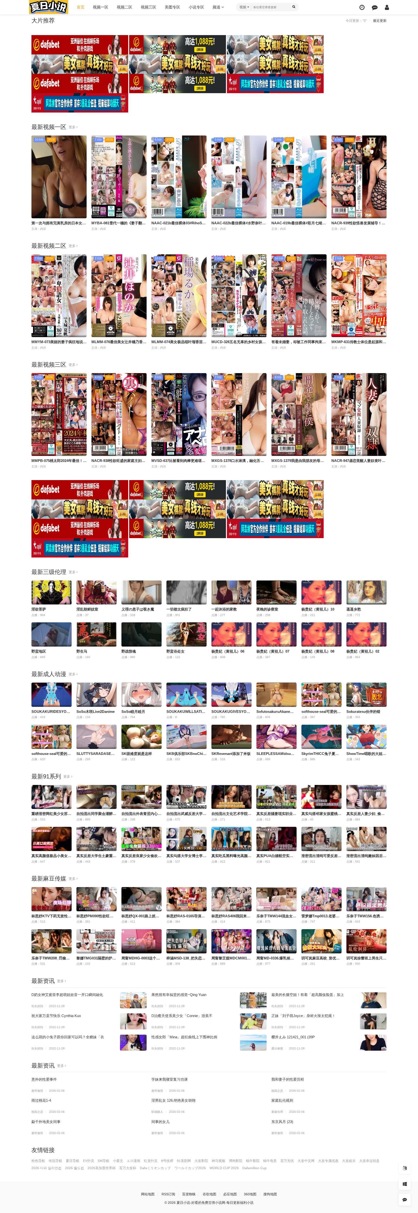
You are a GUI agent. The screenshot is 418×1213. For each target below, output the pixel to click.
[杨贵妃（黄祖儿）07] (276, 634)
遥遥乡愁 (353, 609)
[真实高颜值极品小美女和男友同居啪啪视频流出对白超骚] (51, 839)
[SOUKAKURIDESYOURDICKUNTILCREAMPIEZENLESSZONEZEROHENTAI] (51, 695)
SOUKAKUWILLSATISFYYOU (191, 711)
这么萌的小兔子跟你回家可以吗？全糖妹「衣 (67, 1037)
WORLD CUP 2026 (224, 1168)
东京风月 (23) (282, 1122)
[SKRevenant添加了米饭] (231, 737)
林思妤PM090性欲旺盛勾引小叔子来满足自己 (112, 916)
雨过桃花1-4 (41, 1100)
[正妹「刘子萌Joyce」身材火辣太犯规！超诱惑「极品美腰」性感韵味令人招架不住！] (373, 1021)
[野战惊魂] (141, 634)
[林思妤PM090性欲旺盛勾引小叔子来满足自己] (96, 899)
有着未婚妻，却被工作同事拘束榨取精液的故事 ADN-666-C (319, 342)
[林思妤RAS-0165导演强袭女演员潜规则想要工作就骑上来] (186, 899)
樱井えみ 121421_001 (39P (293, 1037)
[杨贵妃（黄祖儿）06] (231, 634)
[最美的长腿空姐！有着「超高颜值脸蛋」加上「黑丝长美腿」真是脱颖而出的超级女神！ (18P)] (373, 1000)
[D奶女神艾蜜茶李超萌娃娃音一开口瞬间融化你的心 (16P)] (133, 1000)
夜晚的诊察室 (267, 609)
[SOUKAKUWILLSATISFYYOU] (186, 695)
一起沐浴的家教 (224, 609)
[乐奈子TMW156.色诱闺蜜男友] (366, 899)
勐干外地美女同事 (45, 1122)
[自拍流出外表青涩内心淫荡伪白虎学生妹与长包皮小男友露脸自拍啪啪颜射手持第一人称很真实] (141, 797)
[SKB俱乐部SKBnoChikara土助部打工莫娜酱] (186, 737)
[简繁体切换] (405, 1168)
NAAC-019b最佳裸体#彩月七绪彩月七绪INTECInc (312, 223)
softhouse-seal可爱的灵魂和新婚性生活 (333, 711)
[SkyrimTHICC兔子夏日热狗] (321, 737)
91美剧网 (184, 1161)
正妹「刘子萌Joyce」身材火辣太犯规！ (303, 1016)
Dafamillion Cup (254, 1168)
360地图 (250, 1194)
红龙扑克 (150, 1161)
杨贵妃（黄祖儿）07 (272, 651)
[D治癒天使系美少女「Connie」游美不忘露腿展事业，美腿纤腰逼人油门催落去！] (253, 1021)
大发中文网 (306, 1161)
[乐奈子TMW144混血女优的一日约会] (276, 899)
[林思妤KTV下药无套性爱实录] (51, 899)
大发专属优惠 (328, 1161)
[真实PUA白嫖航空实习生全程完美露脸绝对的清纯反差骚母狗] (276, 839)
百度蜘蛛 (189, 1194)
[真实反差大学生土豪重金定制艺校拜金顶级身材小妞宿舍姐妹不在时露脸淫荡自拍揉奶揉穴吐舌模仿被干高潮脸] (96, 839)
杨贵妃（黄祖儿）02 (362, 651)
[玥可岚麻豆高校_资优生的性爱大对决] (321, 941)
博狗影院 (235, 1161)
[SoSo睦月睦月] (141, 695)
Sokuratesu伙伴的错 (363, 711)
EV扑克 (88, 1161)
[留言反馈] (375, 7)
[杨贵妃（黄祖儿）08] (321, 634)
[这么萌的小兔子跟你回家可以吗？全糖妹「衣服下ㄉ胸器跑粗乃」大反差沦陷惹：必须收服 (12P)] (133, 1043)
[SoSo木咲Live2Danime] (96, 695)
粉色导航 (38, 1161)
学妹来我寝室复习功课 (169, 1079)
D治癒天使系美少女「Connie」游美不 (181, 1016)
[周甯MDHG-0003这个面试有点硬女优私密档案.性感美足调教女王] (141, 941)
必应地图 (230, 1194)
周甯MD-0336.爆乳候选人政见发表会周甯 (289, 958)
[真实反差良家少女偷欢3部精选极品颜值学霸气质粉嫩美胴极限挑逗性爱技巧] (141, 839)
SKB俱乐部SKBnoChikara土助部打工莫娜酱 (202, 754)
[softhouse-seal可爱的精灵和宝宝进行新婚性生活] (51, 737)
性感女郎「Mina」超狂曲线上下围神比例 (184, 1037)
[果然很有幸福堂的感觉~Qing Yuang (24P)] (253, 1000)
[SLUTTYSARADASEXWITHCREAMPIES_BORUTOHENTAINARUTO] (96, 737)
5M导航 (103, 1161)
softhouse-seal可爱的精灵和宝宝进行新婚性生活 (71, 754)
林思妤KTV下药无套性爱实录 (55, 916)
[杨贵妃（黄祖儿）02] (366, 634)
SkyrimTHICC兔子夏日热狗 (323, 754)
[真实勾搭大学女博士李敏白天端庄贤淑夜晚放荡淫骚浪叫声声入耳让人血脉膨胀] (186, 839)
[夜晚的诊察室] (276, 592)
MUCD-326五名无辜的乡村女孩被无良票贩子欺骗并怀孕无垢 (260, 342)
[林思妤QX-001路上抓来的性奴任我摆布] (141, 899)
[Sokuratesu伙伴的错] (366, 695)
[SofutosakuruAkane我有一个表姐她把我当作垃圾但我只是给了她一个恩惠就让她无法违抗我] (276, 695)
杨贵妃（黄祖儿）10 (317, 609)
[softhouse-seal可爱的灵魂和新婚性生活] (321, 695)
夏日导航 (72, 1161)
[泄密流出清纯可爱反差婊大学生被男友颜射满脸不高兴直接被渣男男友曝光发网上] (321, 839)
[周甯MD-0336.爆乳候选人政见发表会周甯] (276, 941)
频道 (217, 7)
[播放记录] (362, 7)
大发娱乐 (349, 1161)
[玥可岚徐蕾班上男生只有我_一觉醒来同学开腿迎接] (366, 941)
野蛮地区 (38, 651)
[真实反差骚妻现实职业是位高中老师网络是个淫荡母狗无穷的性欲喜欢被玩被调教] (276, 797)
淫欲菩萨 (38, 609)
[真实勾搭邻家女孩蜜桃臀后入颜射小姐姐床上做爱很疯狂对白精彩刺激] (321, 797)
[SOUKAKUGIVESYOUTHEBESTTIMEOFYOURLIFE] (231, 695)
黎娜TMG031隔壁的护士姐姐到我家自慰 (108, 958)
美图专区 (172, 7)
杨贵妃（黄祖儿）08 (317, 651)
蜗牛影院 (253, 1161)
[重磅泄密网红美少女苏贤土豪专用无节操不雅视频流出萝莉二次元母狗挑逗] (51, 797)
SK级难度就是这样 (136, 754)
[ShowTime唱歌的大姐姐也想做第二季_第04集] (366, 737)
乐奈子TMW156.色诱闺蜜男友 (370, 916)
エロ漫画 (133, 1161)
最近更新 (380, 21)
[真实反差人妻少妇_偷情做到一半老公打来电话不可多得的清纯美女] (366, 797)
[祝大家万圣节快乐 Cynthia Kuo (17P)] (133, 1021)
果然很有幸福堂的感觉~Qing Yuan (178, 995)
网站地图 (148, 1194)
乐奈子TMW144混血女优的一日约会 (285, 916)
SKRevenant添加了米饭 (231, 754)
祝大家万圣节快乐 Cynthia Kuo (56, 1016)
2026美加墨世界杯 (102, 1168)
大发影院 (201, 1161)
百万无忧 (287, 1161)
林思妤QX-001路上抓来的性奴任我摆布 (153, 916)
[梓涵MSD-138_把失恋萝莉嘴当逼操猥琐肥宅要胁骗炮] (186, 941)
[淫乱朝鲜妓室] (96, 592)
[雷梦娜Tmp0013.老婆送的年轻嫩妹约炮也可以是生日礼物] (321, 899)
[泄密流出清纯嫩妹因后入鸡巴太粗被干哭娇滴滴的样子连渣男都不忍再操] (366, 839)
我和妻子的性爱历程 (287, 1079)
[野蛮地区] (51, 634)
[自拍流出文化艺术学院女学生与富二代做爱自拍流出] (231, 797)
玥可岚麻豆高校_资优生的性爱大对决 (331, 958)
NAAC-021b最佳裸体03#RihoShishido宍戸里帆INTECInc (198, 223)
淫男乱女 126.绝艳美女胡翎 (173, 1100)
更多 (72, 127)
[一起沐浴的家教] (231, 592)
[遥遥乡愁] (366, 592)
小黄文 (118, 1161)
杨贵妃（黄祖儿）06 (227, 651)
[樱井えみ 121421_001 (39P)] (373, 1043)
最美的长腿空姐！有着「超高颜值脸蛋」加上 (307, 995)
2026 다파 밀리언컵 (46, 1168)
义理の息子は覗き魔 (137, 609)
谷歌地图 (209, 1194)
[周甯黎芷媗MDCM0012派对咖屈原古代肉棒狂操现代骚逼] (231, 941)
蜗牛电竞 (270, 1161)
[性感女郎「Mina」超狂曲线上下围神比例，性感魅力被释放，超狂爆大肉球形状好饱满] (253, 1043)
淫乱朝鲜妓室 (87, 609)
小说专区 (196, 7)
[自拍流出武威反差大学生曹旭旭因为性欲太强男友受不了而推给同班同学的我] (186, 797)
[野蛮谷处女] (186, 634)
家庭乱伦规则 (282, 1100)
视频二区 (124, 7)
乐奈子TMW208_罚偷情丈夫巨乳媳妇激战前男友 (70, 958)
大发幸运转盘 (369, 1161)
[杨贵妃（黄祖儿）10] (321, 592)
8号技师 (167, 1161)
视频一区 (100, 7)
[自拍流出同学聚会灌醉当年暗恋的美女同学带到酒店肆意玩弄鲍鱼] (96, 797)
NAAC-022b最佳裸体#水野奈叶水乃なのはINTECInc (253, 223)
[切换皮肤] (405, 1184)
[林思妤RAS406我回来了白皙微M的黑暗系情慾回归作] (231, 899)
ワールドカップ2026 (190, 1168)
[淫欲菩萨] (51, 592)
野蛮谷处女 (175, 651)
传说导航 (55, 1161)
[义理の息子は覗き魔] (141, 592)
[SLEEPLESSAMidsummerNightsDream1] (276, 737)
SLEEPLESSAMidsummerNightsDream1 (290, 754)
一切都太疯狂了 (179, 609)
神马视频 (218, 1161)
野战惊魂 (128, 651)
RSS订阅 (168, 1194)
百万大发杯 (127, 1168)
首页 (80, 7)
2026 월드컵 (74, 1168)
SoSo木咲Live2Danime (95, 711)
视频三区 (148, 7)
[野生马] (96, 634)
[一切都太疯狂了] (186, 592)
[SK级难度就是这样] (141, 737)
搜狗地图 (270, 1194)
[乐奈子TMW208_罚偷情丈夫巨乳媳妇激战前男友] (51, 941)
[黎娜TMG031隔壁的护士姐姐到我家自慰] (96, 941)
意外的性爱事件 (44, 1079)
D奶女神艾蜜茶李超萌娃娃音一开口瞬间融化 (67, 995)
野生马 (81, 651)
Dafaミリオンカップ (155, 1168)
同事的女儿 (160, 1122)
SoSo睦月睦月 (133, 711)
